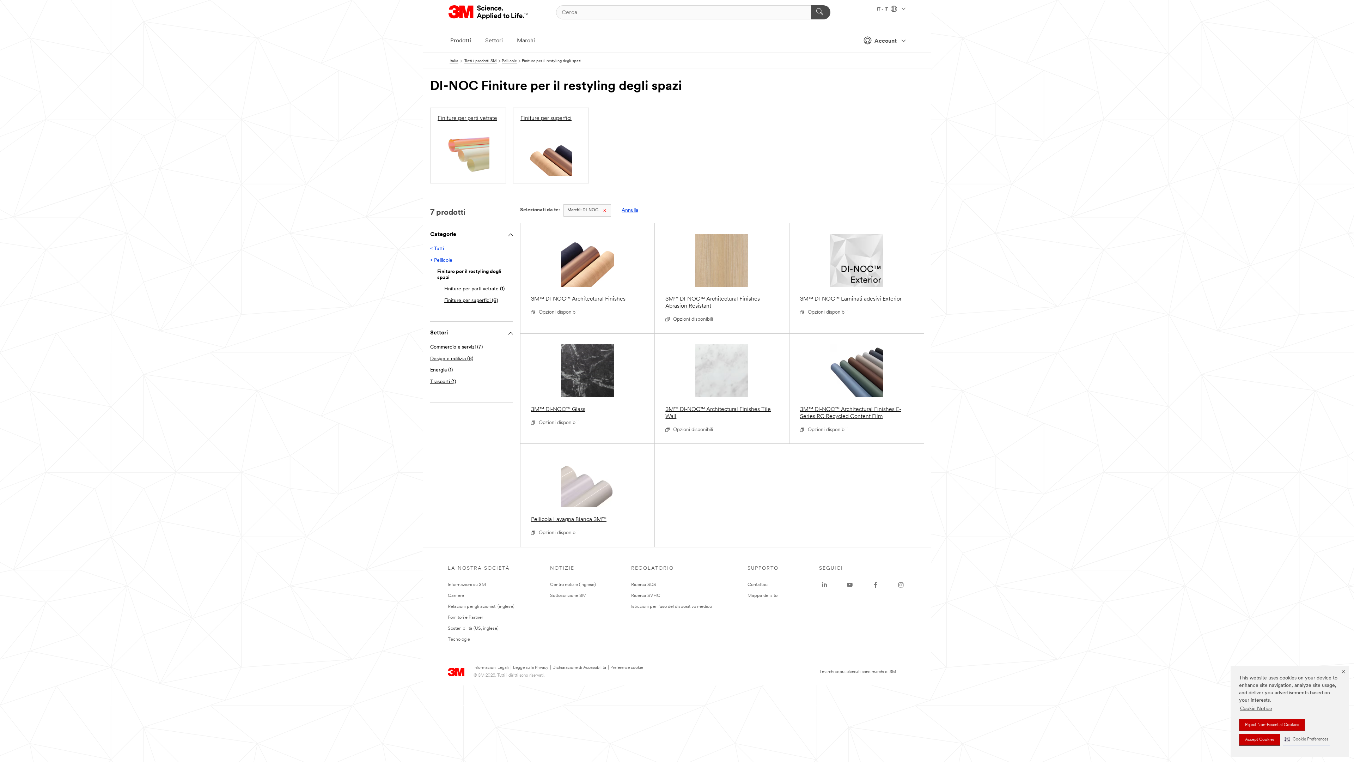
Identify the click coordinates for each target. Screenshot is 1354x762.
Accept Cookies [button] (1259, 740)
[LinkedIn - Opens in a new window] (824, 585)
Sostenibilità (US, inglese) (473, 628)
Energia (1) (441, 370)
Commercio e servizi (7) (456, 347)
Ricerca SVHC (645, 595)
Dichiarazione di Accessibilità (579, 668)
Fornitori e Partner (465, 617)
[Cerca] (820, 12)
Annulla (630, 210)
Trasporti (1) (443, 382)
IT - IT (883, 9)
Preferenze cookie (626, 668)
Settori (494, 41)
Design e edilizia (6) (451, 359)
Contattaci (758, 584)
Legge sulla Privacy (530, 668)
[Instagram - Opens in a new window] (901, 585)
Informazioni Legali (491, 668)
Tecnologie (459, 639)
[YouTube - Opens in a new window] (849, 585)
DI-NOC (582, 210)
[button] (1306, 739)
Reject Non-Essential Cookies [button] (1272, 725)
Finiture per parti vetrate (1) (474, 289)
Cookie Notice (1256, 709)
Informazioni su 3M (467, 584)
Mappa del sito (762, 595)
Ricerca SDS (643, 584)
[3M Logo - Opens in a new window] (489, 12)
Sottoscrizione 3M (568, 595)
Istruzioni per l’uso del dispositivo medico (671, 606)
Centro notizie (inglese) (573, 584)
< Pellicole (441, 260)
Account (885, 41)
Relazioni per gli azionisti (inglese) (481, 606)
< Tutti (437, 249)
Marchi (526, 41)
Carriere (456, 595)
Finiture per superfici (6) (471, 300)
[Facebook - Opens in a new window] (875, 585)
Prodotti (460, 41)
